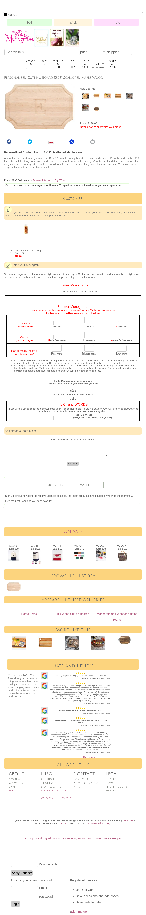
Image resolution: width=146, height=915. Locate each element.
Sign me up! (79, 911)
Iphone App (48, 783)
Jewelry (98, 65)
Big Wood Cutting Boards (73, 613)
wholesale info (96, 823)
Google (116, 838)
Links (12, 786)
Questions (48, 779)
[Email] (92, 143)
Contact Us (81, 779)
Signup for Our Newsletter (70, 485)
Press (76, 786)
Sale (73, 22)
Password (46, 896)
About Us (15, 779)
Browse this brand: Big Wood (49, 180)
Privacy (110, 783)
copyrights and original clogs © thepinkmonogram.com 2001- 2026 (63, 838)
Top (29, 22)
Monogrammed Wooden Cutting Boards (117, 616)
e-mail (64, 823)
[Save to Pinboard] (71, 143)
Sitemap (107, 838)
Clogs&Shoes (71, 64)
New (116, 22)
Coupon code (48, 864)
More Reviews (89, 757)
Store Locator (51, 786)
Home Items (29, 613)
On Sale (73, 531)
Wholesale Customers (56, 798)
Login (12, 790)
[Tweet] (30, 143)
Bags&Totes (44, 64)
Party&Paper (112, 64)
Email (43, 888)
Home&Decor (85, 64)
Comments (16, 783)
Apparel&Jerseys (31, 64)
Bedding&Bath (58, 64)
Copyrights (113, 779)
